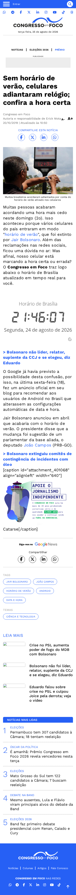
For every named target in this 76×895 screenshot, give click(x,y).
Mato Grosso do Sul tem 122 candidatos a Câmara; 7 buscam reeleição (38, 780)
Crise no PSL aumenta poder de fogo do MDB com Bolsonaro (49, 649)
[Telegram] (12, 12)
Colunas (28, 868)
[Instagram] (46, 12)
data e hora (14, 600)
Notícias (17, 49)
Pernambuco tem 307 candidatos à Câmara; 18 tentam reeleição (41, 734)
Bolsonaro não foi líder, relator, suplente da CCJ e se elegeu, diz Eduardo (51, 670)
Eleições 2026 (39, 49)
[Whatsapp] (4, 12)
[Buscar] (70, 4)
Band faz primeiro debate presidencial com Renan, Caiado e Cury (40, 828)
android (45, 590)
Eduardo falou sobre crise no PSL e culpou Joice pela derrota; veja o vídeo (50, 693)
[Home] (38, 22)
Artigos (41, 868)
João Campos (36, 445)
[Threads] (71, 12)
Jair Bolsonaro (25, 239)
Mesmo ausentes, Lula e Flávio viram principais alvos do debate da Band (41, 804)
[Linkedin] (37, 12)
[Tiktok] (63, 12)
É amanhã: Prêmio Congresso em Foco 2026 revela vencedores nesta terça (41, 756)
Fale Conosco (59, 868)
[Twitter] (29, 12)
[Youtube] (55, 12)
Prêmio (60, 49)
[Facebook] (21, 12)
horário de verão (21, 234)
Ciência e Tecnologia (20, 616)
